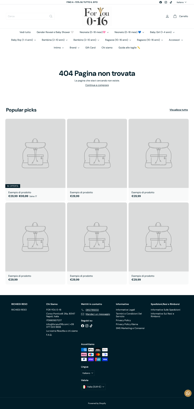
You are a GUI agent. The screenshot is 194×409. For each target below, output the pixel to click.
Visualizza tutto (179, 109)
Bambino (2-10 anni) (85, 39)
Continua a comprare (97, 85)
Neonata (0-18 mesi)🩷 (93, 32)
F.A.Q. (49, 334)
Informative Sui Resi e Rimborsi (162, 315)
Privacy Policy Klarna (127, 324)
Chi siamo (107, 47)
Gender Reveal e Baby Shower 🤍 (55, 32)
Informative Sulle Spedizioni (165, 309)
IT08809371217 (54, 320)
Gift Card (90, 47)
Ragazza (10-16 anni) (117, 39)
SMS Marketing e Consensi (130, 328)
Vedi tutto (25, 32)
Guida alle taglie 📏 (129, 47)
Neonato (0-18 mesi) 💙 (128, 32)
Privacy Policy (123, 320)
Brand (73, 47)
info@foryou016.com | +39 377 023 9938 (60, 326)
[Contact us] (188, 393)
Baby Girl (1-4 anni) (161, 32)
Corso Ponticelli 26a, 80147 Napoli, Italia (60, 315)
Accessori (175, 39)
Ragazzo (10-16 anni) (149, 39)
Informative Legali (125, 309)
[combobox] (30, 16)
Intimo (57, 47)
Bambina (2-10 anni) (53, 39)
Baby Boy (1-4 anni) (22, 39)
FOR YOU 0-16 (53, 309)
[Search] (51, 16)
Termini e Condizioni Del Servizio (129, 315)
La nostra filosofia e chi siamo (62, 330)
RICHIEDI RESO (19, 309)
